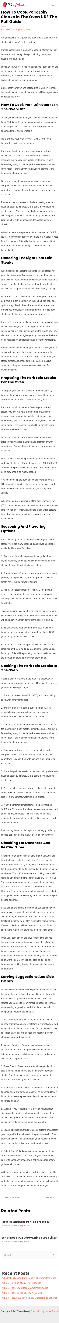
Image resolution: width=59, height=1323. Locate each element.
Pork (3, 29)
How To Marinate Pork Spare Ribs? (26, 1222)
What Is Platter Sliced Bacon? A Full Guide (23, 1293)
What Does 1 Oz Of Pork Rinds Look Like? (29, 1238)
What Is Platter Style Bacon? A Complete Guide (25, 1288)
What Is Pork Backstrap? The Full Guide (21, 1283)
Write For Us (52, 1311)
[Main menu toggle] (53, 5)
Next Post (51, 1197)
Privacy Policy (37, 1311)
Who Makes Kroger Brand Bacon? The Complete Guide (29, 1278)
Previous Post (10, 1197)
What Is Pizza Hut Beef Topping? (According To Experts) (29, 1298)
